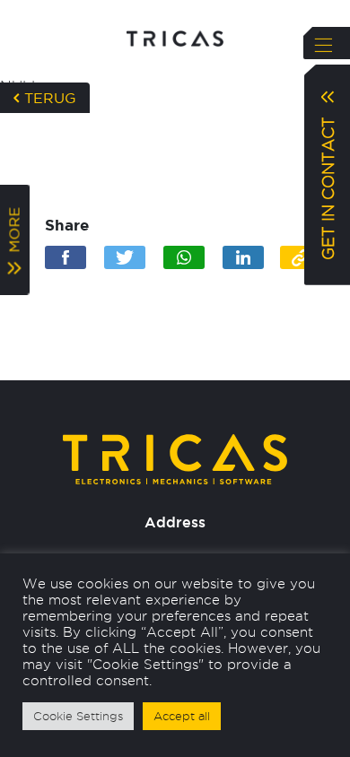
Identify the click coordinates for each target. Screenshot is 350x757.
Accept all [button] (181, 715)
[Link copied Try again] (300, 257)
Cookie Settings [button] (78, 715)
